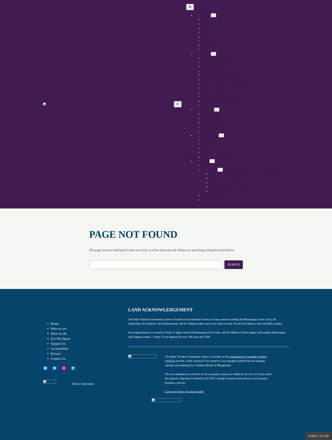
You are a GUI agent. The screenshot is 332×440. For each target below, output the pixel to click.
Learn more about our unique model (184, 391)
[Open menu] (178, 104)
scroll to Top (319, 436)
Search (233, 264)
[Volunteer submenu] (220, 170)
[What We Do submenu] (213, 54)
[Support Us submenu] (212, 161)
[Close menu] (190, 7)
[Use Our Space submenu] (216, 110)
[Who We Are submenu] (213, 15)
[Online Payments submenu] (221, 135)
